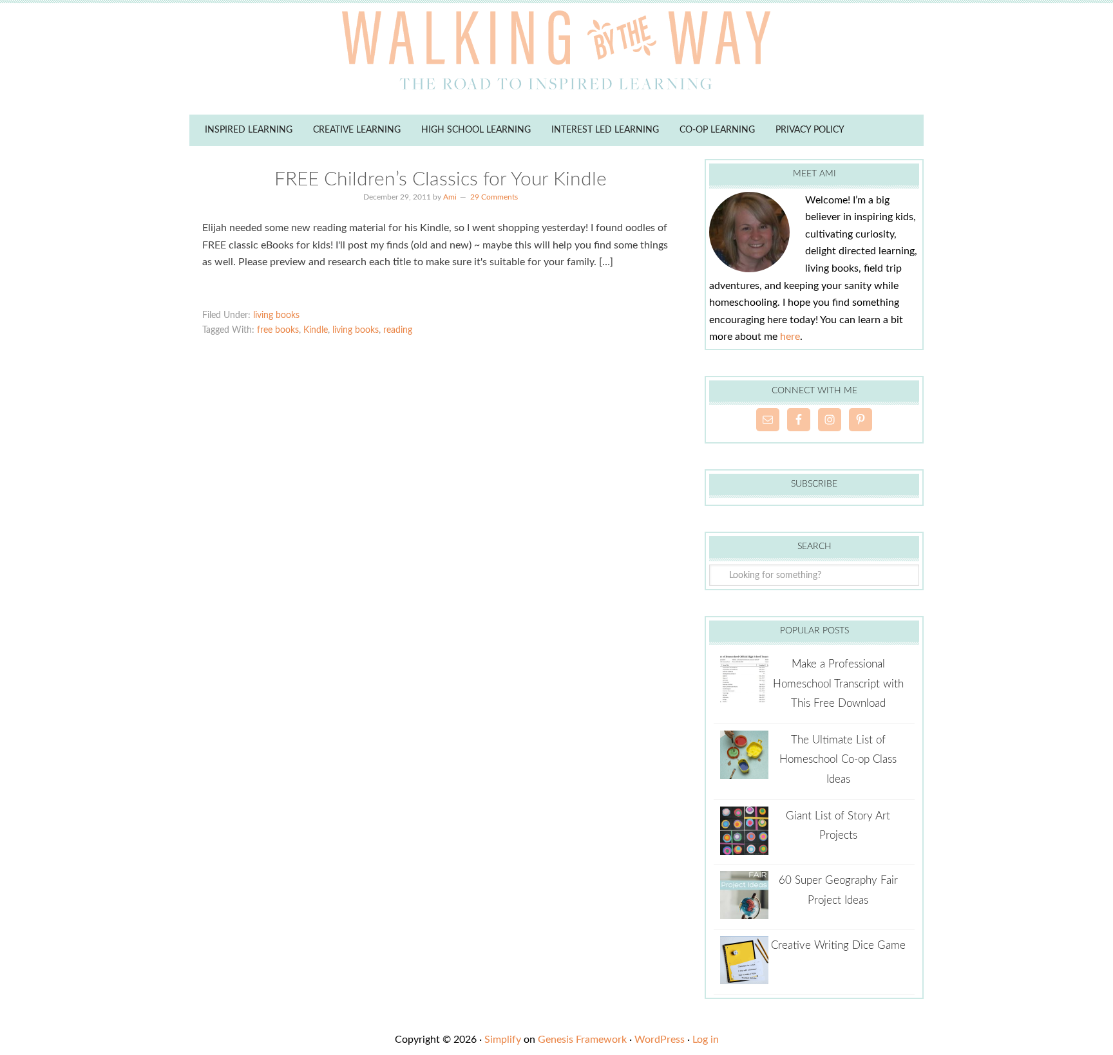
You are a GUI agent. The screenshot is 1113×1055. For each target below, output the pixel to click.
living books (276, 315)
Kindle (315, 330)
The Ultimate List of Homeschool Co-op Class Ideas (838, 759)
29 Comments (494, 197)
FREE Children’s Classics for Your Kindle (440, 179)
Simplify (502, 1039)
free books (278, 330)
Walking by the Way (556, 54)
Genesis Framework (582, 1039)
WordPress (659, 1039)
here (790, 336)
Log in (705, 1039)
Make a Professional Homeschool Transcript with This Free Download (838, 683)
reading (397, 330)
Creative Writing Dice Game (838, 945)
